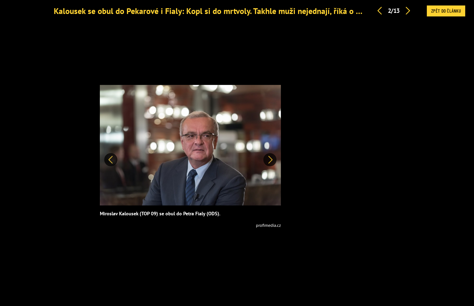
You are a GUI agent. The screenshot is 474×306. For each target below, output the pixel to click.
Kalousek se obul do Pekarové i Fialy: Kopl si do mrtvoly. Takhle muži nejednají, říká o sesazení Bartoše (234, 10)
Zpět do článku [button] (446, 11)
